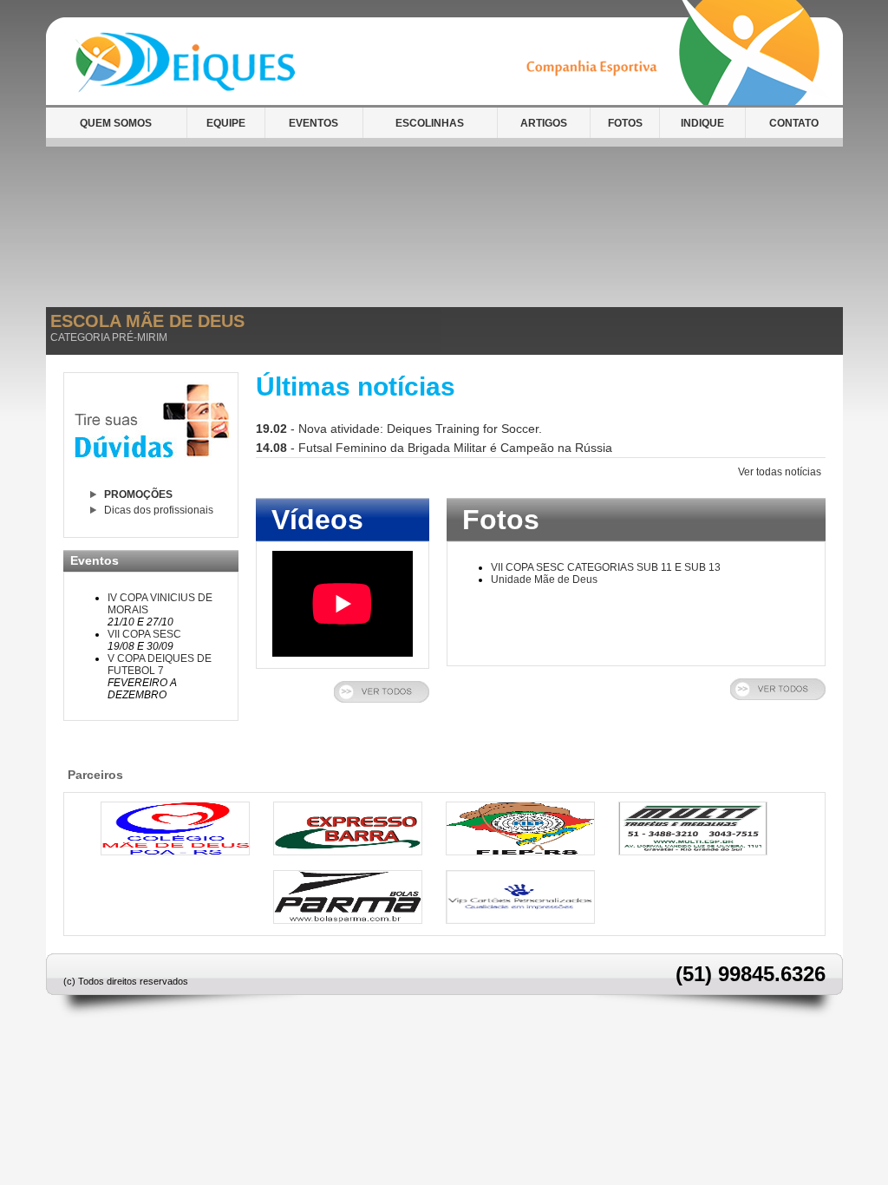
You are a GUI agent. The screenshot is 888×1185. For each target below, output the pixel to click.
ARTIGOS (543, 123)
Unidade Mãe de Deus (544, 579)
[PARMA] (347, 920)
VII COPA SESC (144, 634)
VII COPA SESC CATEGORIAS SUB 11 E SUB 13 (606, 567)
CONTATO (794, 123)
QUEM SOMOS (116, 123)
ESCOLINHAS (429, 123)
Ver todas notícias (779, 472)
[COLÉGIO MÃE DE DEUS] (175, 852)
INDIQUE (702, 123)
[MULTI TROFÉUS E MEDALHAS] (692, 852)
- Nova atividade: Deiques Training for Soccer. (399, 428)
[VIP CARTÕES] (520, 920)
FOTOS (625, 123)
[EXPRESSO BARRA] (347, 852)
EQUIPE (225, 123)
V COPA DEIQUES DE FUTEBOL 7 (160, 664)
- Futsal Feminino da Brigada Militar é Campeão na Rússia (434, 448)
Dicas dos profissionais (158, 510)
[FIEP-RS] (520, 852)
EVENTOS (313, 123)
